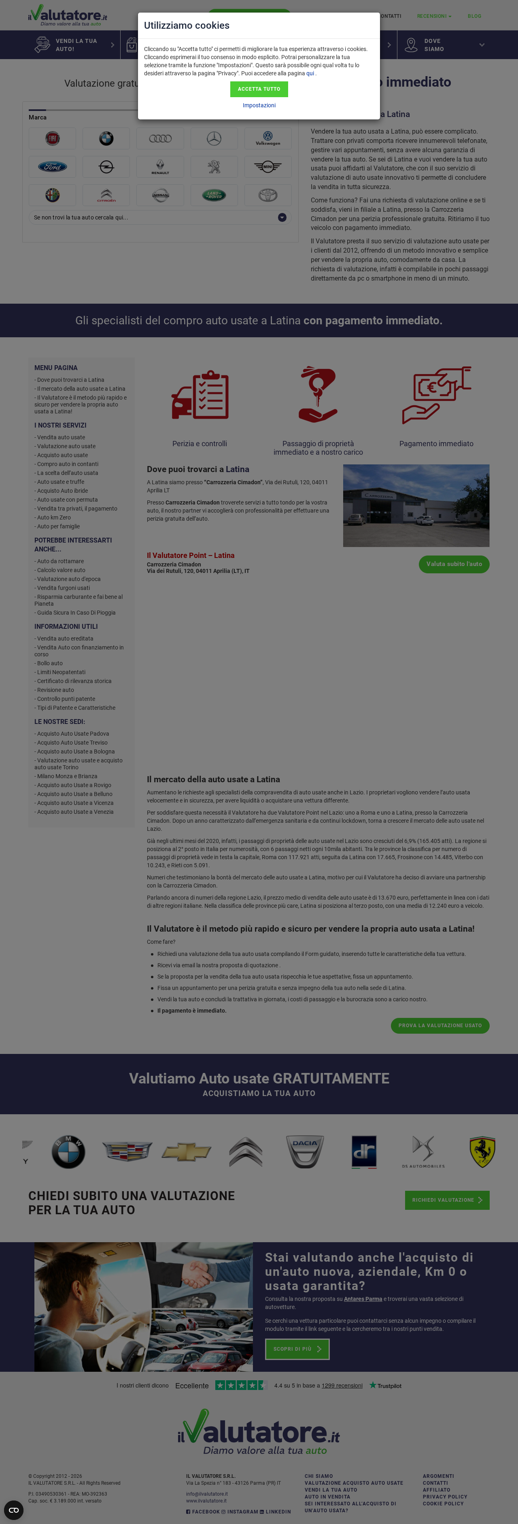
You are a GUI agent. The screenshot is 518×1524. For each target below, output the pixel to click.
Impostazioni (259, 105)
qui (310, 73)
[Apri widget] (13, 1510)
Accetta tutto (259, 89)
